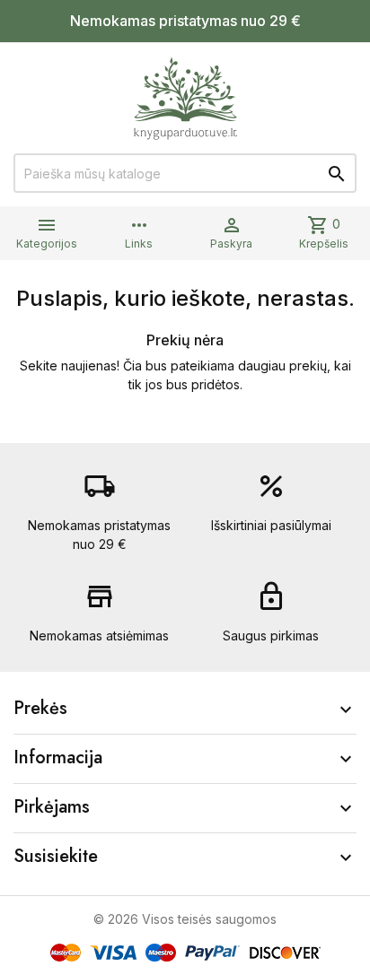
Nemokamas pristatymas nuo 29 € (185, 21)
